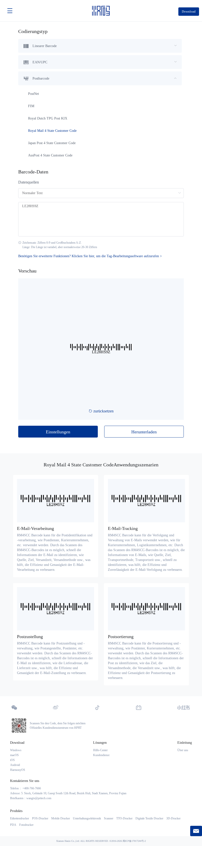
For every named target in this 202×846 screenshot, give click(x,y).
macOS (14, 755)
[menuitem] (100, 46)
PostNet (33, 94)
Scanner (108, 818)
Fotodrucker (26, 825)
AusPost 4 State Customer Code (50, 155)
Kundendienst (101, 755)
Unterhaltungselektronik (87, 818)
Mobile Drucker (60, 818)
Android (15, 765)
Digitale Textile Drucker (149, 818)
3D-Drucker (173, 818)
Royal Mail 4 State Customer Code (52, 131)
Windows (15, 750)
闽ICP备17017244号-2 (134, 841)
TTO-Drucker (124, 818)
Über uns (182, 750)
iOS (12, 760)
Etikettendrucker (19, 818)
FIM (31, 106)
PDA (13, 825)
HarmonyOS (17, 770)
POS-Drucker (40, 818)
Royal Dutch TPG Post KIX (47, 118)
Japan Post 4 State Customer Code (52, 143)
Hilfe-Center (100, 750)
